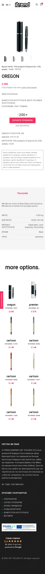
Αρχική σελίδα (7, 67)
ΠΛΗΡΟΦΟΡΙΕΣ (10, 499)
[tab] (22, 193)
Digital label (33, 225)
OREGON (11, 304)
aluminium (39, 237)
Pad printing (38, 227)
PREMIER (33, 304)
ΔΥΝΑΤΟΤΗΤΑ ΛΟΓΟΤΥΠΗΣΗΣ (16, 512)
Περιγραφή (22, 193)
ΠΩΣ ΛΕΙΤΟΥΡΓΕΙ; (22, 126)
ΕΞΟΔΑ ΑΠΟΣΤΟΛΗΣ (12, 509)
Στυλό (11, 69)
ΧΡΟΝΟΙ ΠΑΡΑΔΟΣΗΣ (13, 506)
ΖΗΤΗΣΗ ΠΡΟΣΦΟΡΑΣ (13, 502)
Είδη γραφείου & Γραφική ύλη (25, 67)
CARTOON (11, 340)
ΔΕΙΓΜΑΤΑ (8, 516)
